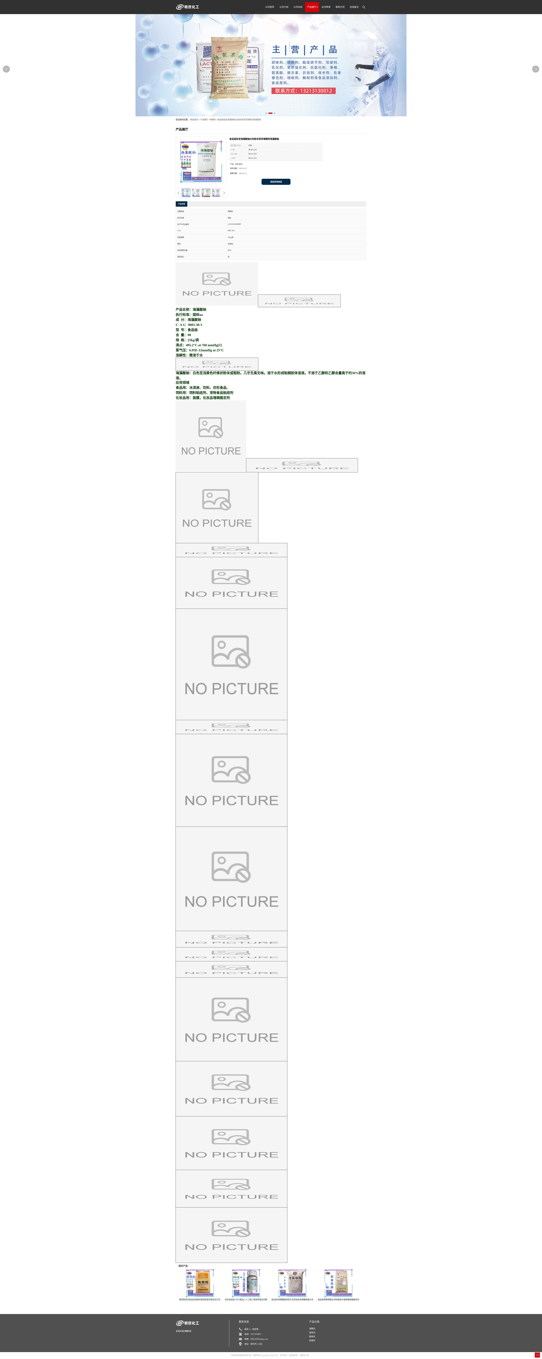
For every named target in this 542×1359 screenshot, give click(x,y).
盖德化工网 (304, 1355)
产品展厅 (204, 120)
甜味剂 (312, 1333)
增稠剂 (213, 120)
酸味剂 (312, 1336)
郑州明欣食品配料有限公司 (241, 1355)
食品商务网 (293, 1355)
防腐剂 (312, 1340)
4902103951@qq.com (259, 1339)
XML (276, 1355)
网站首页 (194, 120)
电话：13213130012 (252, 1334)
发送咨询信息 (276, 182)
